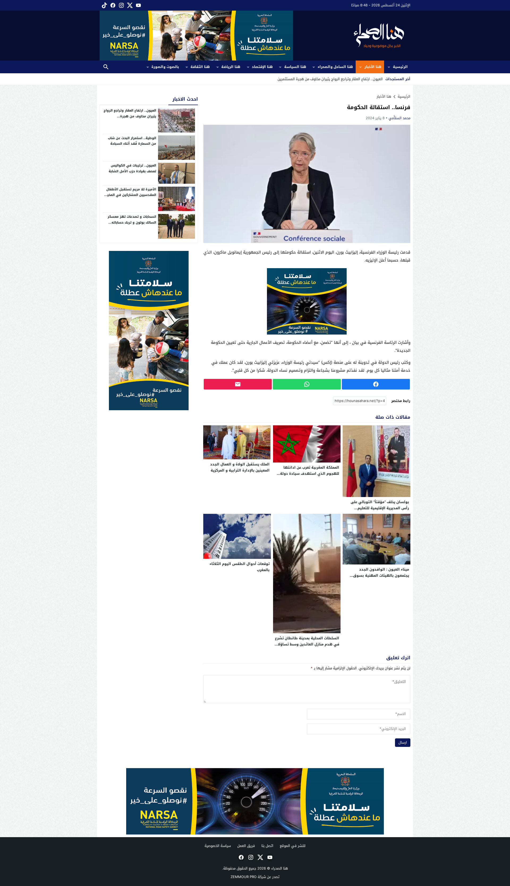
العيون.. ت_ (374, 79)
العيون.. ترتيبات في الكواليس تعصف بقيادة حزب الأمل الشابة (132, 168)
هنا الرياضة (230, 66)
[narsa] (148, 330)
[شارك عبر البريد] (237, 384)
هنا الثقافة (200, 66)
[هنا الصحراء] (351, 36)
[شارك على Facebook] (376, 384)
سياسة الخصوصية (218, 845)
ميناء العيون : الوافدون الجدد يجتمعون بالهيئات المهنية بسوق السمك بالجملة (381, 575)
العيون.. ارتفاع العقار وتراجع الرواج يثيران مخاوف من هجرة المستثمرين (130, 116)
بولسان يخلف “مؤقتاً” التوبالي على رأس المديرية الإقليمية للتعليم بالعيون (380, 508)
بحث (106, 67)
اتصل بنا (267, 845)
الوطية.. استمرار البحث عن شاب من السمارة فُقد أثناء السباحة (132, 141)
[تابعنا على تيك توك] (104, 5)
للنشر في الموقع (292, 845)
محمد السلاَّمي (399, 118)
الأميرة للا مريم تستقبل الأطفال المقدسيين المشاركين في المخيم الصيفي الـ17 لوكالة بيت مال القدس (130, 197)
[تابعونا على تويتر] (129, 5)
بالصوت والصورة (165, 66)
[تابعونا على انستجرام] (121, 5)
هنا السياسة (295, 66)
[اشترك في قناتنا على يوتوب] (138, 5)
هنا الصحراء (279, 868)
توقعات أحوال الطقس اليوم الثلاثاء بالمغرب (240, 566)
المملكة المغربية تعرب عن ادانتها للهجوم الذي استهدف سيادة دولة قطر (309, 473)
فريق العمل (246, 845)
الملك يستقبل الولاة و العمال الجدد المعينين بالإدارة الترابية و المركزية (240, 467)
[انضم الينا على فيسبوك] (112, 5)
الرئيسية (400, 66)
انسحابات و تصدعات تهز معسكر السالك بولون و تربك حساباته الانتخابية (132, 222)
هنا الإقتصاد (262, 66)
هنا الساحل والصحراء (335, 66)
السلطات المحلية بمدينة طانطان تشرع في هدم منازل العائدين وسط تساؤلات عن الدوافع (307, 644)
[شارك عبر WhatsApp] (306, 384)
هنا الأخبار (372, 66)
